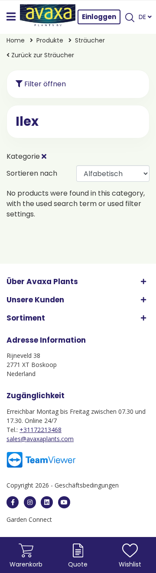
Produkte (50, 40)
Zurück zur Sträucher (42, 55)
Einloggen (99, 16)
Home (16, 40)
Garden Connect (29, 519)
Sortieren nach (31, 173)
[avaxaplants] (12, 502)
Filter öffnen (44, 84)
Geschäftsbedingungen (87, 485)
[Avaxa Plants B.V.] (47, 16)
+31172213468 (41, 430)
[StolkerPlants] (64, 502)
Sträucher (90, 40)
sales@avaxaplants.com (40, 439)
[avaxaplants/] (30, 502)
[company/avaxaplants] (47, 502)
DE (143, 17)
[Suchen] (129, 16)
